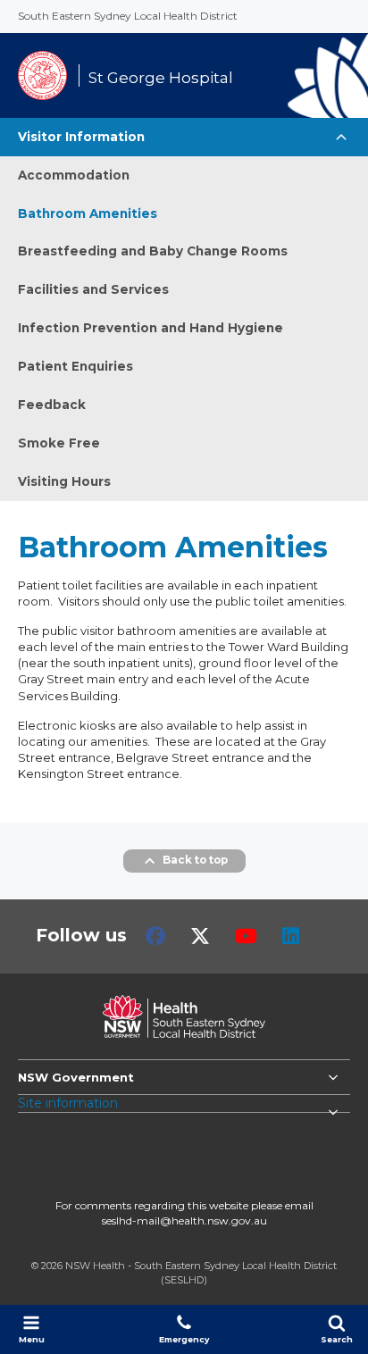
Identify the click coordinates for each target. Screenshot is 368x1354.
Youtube (246, 936)
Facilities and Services (93, 289)
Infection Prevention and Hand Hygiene (150, 328)
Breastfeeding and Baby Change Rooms (153, 251)
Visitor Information (81, 137)
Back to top (195, 860)
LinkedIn (290, 936)
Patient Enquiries (75, 366)
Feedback (52, 404)
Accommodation (74, 175)
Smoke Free (59, 443)
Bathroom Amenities (87, 213)
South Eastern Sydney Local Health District (128, 15)
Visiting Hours (64, 481)
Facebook (155, 936)
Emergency (184, 1339)
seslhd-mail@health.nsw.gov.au (184, 1220)
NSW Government (76, 1077)
